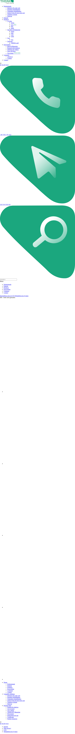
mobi (12, 28)
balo (12, 33)
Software (10, 41)
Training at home (12, 14)
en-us (7, 65)
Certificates (10, 717)
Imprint (2, 296)
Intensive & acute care (13, 8)
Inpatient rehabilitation (13, 9)
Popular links (7, 705)
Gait (8, 38)
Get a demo (10, 710)
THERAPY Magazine (13, 712)
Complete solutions (9, 694)
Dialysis (9, 16)
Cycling (9, 21)
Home (5, 682)
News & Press (11, 51)
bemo (12, 23)
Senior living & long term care (16, 13)
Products (6, 19)
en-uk (3, 65)
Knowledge (7, 44)
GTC (13, 296)
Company (6, 55)
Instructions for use (12, 715)
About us (10, 56)
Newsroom (10, 714)
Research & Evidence (13, 48)
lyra (12, 40)
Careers (9, 58)
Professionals (7, 6)
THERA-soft (15, 43)
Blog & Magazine (12, 46)
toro (13, 25)
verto (12, 36)
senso (12, 31)
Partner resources (12, 719)
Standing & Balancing (13, 30)
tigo (12, 26)
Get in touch (10, 709)
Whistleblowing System (21, 296)
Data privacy (8, 296)
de (0, 65)
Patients (6, 18)
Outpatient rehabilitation (14, 11)
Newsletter (13, 53)
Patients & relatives (12, 707)
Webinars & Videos (13, 49)
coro (12, 35)
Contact (6, 60)
